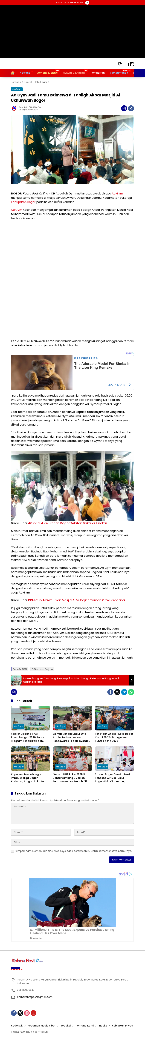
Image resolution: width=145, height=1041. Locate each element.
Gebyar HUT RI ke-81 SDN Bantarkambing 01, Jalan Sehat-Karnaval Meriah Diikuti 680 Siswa (72, 778)
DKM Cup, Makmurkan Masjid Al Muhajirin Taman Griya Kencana (76, 600)
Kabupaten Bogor (23, 202)
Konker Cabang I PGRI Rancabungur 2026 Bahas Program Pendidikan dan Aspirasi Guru (28, 737)
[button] (120, 64)
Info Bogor (17, 89)
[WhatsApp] (131, 692)
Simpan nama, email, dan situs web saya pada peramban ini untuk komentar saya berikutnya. (74, 851)
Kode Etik (17, 1025)
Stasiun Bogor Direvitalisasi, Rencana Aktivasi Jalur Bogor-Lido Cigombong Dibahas (112, 778)
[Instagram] (27, 1013)
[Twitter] (117, 692)
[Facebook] (110, 692)
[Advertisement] (72, 31)
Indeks (102, 1025)
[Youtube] (33, 1013)
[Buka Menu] (129, 65)
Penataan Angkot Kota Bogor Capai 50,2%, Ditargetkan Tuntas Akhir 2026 (114, 737)
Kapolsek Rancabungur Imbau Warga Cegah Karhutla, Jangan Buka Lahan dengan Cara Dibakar (30, 778)
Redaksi (23, 107)
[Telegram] (124, 692)
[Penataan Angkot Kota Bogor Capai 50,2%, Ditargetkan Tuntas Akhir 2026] (114, 718)
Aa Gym (117, 193)
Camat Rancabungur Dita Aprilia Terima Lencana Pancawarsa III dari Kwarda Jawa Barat (71, 737)
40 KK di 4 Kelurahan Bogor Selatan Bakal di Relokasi (68, 523)
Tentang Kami (85, 1025)
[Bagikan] (131, 108)
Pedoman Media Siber (42, 1025)
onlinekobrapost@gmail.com (35, 997)
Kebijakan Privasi (122, 1025)
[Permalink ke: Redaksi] (15, 108)
